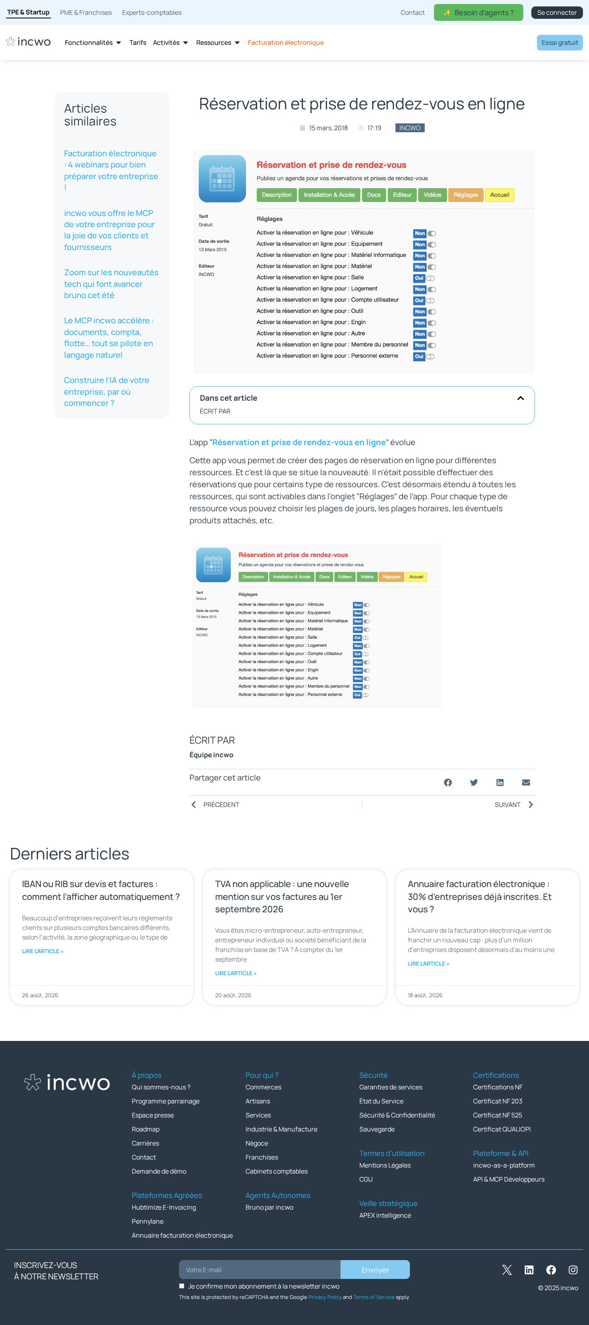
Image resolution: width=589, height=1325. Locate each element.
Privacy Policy (325, 1297)
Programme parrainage (166, 1101)
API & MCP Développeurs (509, 1179)
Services (258, 1115)
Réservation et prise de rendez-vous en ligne (299, 442)
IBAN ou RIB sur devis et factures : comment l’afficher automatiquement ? (101, 890)
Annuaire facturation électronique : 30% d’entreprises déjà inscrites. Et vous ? (480, 896)
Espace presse (153, 1115)
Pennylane (147, 1221)
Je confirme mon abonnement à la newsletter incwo (263, 1286)
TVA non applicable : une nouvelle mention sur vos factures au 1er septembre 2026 (282, 896)
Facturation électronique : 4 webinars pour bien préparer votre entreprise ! (111, 170)
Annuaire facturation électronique (182, 1235)
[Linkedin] (529, 1270)
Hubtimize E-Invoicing (164, 1207)
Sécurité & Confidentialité (397, 1115)
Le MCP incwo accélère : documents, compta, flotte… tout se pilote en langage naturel (109, 337)
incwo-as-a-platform (504, 1165)
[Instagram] (573, 1270)
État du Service (381, 1101)
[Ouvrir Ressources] (237, 42)
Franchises (262, 1157)
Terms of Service (374, 1297)
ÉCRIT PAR (215, 411)
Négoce (257, 1143)
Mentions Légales (385, 1165)
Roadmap (145, 1129)
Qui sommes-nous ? (161, 1087)
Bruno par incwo (269, 1207)
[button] (520, 398)
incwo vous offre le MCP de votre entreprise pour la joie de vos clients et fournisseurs (109, 230)
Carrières (145, 1143)
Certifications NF (497, 1087)
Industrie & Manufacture (281, 1129)
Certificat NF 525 (497, 1115)
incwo (410, 127)
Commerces (263, 1087)
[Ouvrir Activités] (186, 42)
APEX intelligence (385, 1215)
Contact (144, 1157)
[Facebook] (551, 1270)
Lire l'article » (43, 951)
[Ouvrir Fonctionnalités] (119, 42)
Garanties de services (390, 1087)
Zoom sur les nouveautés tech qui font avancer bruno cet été (111, 283)
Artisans (258, 1101)
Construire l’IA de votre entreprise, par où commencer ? (106, 391)
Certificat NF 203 (497, 1101)
